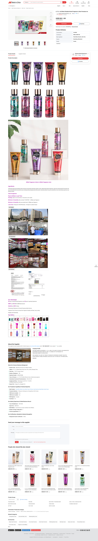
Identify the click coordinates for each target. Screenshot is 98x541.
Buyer (64, 5)
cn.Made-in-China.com (59, 534)
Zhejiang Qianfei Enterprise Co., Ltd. (65, 13)
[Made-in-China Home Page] (14, 2)
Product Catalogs (24, 499)
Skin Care (23, 8)
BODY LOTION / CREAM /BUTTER (75, 501)
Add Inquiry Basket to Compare (31, 48)
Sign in (89, 3)
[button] (61, 2)
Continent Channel (62, 533)
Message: (12, 432)
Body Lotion (22, 389)
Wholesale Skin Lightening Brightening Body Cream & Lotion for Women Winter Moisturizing (65, 489)
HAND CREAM (51, 503)
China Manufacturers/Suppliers (40, 533)
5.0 (76, 55)
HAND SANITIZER (32, 503)
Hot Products (26, 533)
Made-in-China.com (44, 534)
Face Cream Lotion (12, 524)
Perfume (31, 389)
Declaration (61, 537)
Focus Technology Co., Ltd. (41, 537)
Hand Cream (46, 389)
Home (9, 8)
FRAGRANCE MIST (11, 501)
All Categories (12, 5)
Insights (73, 533)
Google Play (18, 530)
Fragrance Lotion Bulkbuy (22, 524)
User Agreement (55, 537)
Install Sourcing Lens (36, 530)
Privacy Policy (66, 537)
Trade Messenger (26, 530)
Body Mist (18, 389)
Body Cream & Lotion (30, 8)
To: (13, 429)
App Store (11, 530)
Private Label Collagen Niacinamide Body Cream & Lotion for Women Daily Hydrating (65, 467)
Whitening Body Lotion (33, 516)
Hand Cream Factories (43, 521)
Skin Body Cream (63, 521)
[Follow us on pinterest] (87, 530)
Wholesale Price (55, 533)
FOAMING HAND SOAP (73, 503)
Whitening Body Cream (53, 521)
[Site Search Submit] (64, 2)
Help (69, 5)
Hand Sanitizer (36, 389)
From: (13, 426)
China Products (31, 533)
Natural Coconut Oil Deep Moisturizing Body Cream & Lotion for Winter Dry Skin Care (49, 489)
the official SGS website (35, 346)
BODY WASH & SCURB (12, 503)
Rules (89, 5)
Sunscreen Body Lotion (23, 516)
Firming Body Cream (12, 516)
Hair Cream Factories (23, 521)
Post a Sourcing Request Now (40, 442)
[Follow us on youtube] (86, 530)
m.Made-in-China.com (51, 534)
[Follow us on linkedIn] (89, 530)
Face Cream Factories (33, 521)
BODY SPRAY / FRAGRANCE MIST (55, 501)
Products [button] (26, 2)
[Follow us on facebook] (81, 530)
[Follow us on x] (82, 530)
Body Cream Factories (13, 521)
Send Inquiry (64, 23)
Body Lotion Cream (71, 521)
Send (17, 442)
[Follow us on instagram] (84, 530)
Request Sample (75, 26)
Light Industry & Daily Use (16, 8)
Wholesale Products (49, 533)
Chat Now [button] (82, 23)
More (9, 526)
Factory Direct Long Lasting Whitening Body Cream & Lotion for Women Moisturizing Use (81, 489)
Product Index (68, 533)
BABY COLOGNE (52, 505)
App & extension (76, 5)
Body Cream (27, 389)
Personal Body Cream (81, 521)
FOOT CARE (31, 505)
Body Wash (41, 389)
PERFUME (30, 501)
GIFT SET (9, 505)
